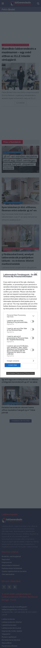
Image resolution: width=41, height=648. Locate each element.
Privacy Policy (30, 373)
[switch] (32, 321)
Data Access (20, 373)
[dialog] (20, 324)
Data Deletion (11, 373)
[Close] (36, 275)
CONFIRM (12, 365)
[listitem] (20, 315)
